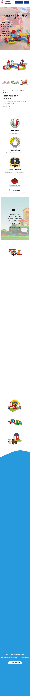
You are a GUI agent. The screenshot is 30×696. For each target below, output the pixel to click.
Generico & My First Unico (14, 90)
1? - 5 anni (7, 111)
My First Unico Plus (12, 108)
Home (4, 90)
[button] (3, 65)
